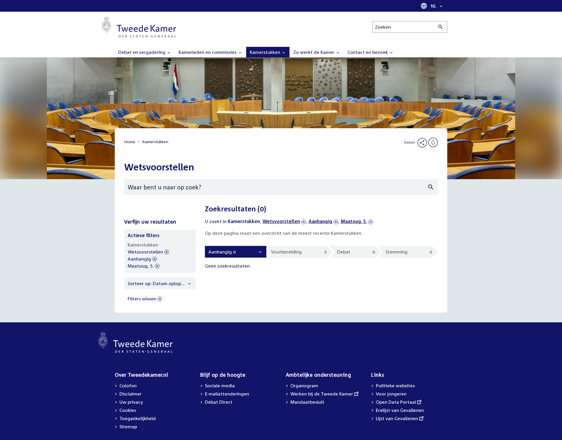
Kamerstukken (155, 141)
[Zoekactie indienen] (440, 27)
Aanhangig (320, 221)
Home (129, 141)
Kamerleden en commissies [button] (208, 52)
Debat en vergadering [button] (142, 52)
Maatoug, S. (354, 221)
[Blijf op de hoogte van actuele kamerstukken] (433, 142)
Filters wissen (142, 299)
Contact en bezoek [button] (368, 52)
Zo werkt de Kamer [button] (314, 52)
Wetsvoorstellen (281, 221)
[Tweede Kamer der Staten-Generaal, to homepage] (139, 26)
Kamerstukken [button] (265, 52)
